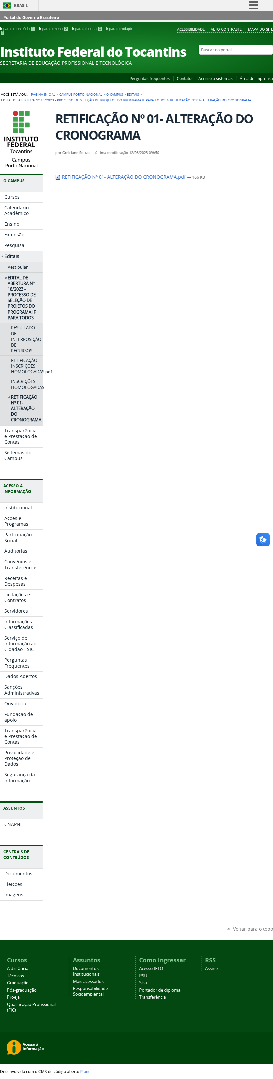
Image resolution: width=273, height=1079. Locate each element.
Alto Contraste (226, 29)
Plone (85, 1071)
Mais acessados (88, 981)
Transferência (152, 997)
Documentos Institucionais (86, 971)
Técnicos (15, 976)
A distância (17, 968)
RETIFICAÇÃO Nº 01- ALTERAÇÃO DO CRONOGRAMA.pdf (124, 177)
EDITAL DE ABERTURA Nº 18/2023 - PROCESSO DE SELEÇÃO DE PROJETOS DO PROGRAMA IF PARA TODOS (83, 100)
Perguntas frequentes (150, 78)
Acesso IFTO (151, 968)
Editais (133, 94)
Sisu (143, 983)
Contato (184, 78)
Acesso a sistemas (215, 78)
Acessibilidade (191, 29)
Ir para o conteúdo (17, 29)
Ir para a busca (86, 29)
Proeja (13, 997)
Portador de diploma (159, 990)
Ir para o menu (53, 29)
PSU (143, 976)
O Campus (114, 94)
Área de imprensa (256, 78)
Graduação (18, 983)
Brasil (21, 5)
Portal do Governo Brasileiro (31, 17)
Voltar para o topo (253, 929)
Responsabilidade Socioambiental (90, 991)
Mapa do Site (260, 29)
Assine (211, 968)
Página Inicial (43, 94)
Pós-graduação (22, 990)
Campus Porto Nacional (80, 94)
